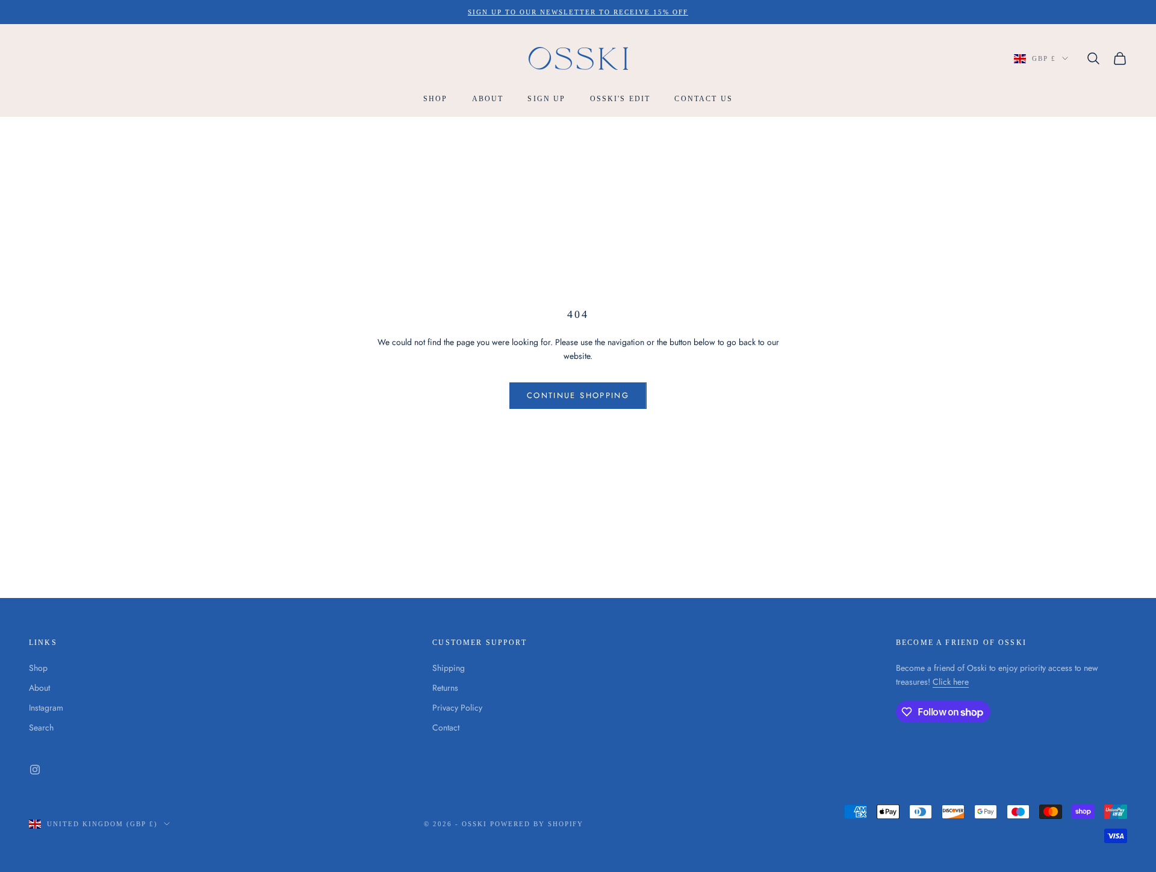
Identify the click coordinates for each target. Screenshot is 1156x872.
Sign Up (546, 99)
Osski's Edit (620, 99)
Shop (435, 99)
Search (41, 727)
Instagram (46, 708)
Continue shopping (578, 395)
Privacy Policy (457, 708)
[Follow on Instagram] (35, 770)
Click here (951, 682)
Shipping (448, 668)
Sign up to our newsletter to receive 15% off (578, 12)
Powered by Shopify (537, 823)
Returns (445, 688)
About (488, 99)
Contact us (703, 99)
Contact (445, 727)
